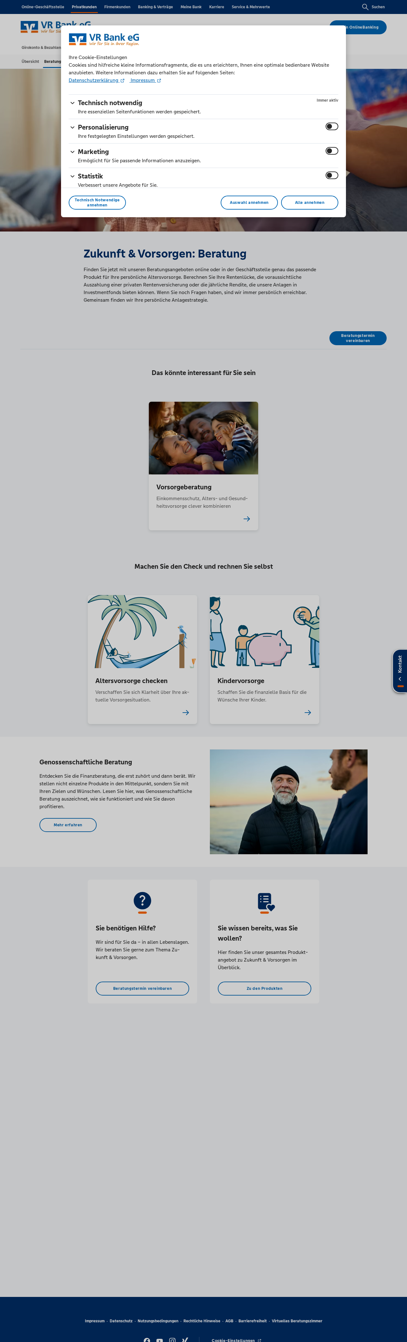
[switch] (332, 126)
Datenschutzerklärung (94, 80)
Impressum (142, 80)
